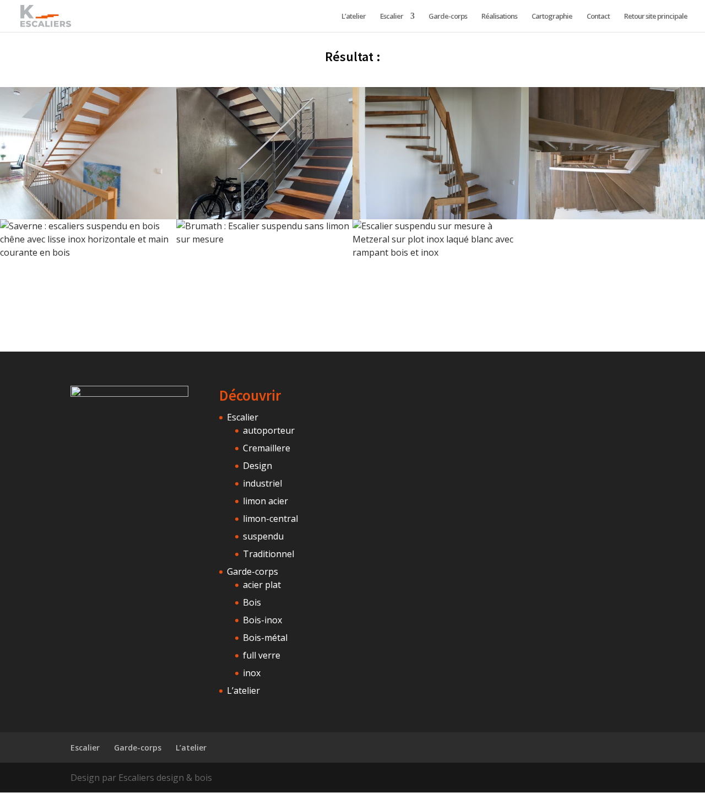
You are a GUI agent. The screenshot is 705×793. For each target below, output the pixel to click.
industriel (262, 483)
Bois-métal (265, 638)
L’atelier (353, 16)
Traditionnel (268, 554)
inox (252, 673)
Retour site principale (655, 16)
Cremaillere (266, 448)
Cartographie (552, 16)
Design (257, 466)
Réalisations (499, 16)
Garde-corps (448, 16)
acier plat (262, 585)
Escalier (391, 16)
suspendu (263, 536)
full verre (261, 655)
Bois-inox (262, 620)
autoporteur (269, 430)
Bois (252, 602)
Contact (598, 16)
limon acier (265, 501)
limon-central (270, 519)
